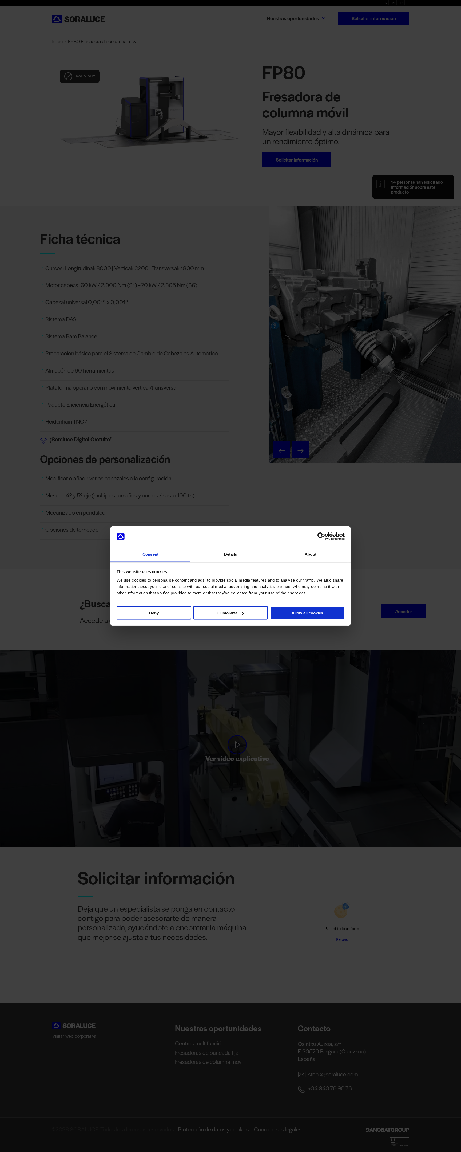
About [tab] (310, 554)
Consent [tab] (150, 554)
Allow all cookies (307, 613)
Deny (154, 613)
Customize (227, 613)
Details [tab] (230, 554)
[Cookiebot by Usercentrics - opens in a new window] (321, 536)
